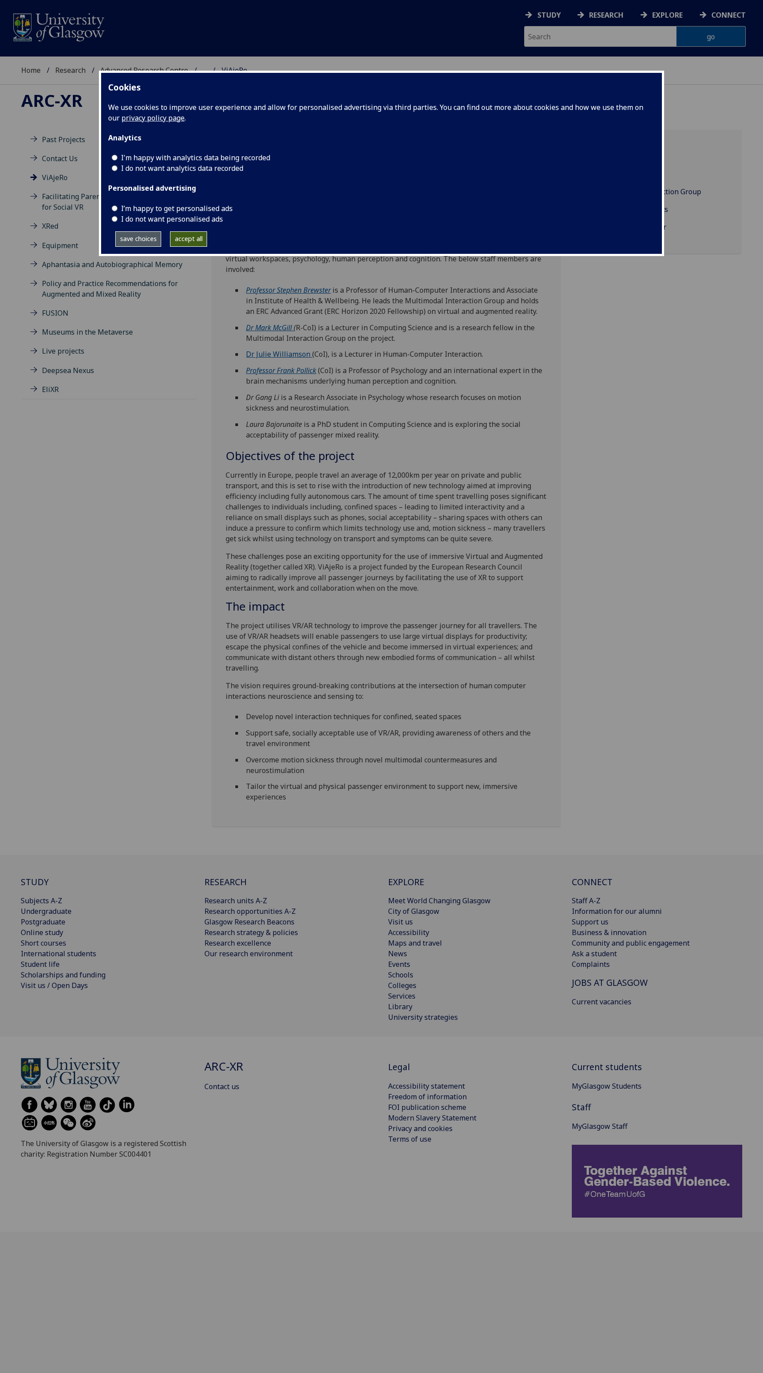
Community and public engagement (631, 943)
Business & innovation (609, 932)
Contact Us (60, 158)
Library (400, 1006)
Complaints (591, 964)
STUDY (35, 882)
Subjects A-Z (41, 900)
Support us (590, 922)
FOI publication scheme (427, 1107)
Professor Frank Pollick (281, 370)
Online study (42, 932)
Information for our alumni (617, 911)
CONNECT (592, 882)
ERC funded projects (634, 209)
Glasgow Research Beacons (249, 922)
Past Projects (63, 139)
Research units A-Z (235, 900)
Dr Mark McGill (270, 327)
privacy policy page (153, 118)
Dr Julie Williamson (279, 354)
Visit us (400, 922)
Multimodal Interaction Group (651, 191)
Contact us (221, 1086)
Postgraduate (43, 922)
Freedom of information (427, 1096)
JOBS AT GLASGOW (610, 982)
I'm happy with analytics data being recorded (195, 157)
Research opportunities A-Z (250, 911)
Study (549, 15)
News (397, 953)
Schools (400, 975)
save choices (138, 238)
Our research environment (248, 953)
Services (401, 996)
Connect (728, 15)
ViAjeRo (55, 177)
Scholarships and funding (63, 975)
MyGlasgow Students (607, 1086)
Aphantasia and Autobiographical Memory (112, 264)
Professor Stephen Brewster (288, 290)
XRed (50, 226)
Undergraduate (46, 911)
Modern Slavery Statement (432, 1118)
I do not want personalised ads (172, 219)
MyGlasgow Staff (599, 1126)
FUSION (55, 313)
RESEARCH (225, 882)
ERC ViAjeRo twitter (633, 227)
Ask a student (594, 953)
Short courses (43, 943)
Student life (40, 964)
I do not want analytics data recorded (182, 168)
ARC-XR (52, 100)
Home (31, 70)
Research (606, 15)
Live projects (63, 351)
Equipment (60, 245)
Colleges (402, 985)
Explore (667, 15)
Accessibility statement (426, 1086)
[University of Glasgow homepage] (58, 26)
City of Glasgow (413, 911)
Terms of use (409, 1139)
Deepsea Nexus (68, 370)
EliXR (50, 389)
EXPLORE (406, 882)
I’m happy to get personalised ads (177, 208)
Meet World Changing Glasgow (439, 900)
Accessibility (408, 932)
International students (58, 953)
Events (399, 964)
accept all (189, 238)
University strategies (423, 1017)
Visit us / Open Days (54, 985)
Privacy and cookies (420, 1128)
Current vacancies (601, 1002)
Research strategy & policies (251, 932)
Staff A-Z (586, 900)
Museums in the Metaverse (87, 332)
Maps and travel (415, 943)
